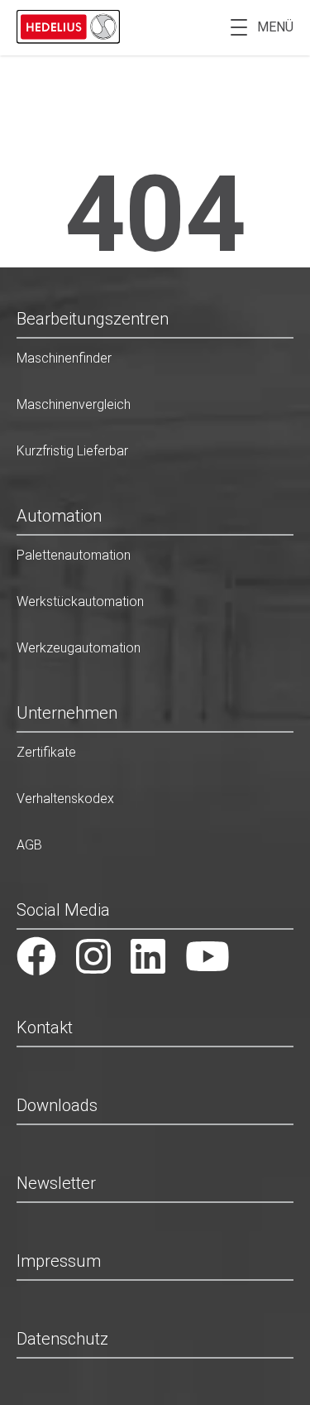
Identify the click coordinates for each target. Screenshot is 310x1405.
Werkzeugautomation (79, 648)
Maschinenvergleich (74, 404)
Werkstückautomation (80, 601)
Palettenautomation (74, 555)
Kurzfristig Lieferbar (72, 451)
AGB (29, 845)
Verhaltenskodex (65, 798)
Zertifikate (46, 752)
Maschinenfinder (64, 358)
